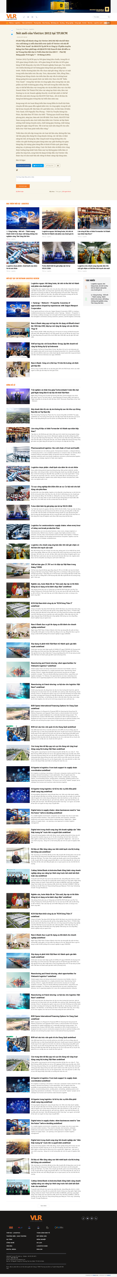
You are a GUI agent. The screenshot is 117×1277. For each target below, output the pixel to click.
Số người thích (66, 191)
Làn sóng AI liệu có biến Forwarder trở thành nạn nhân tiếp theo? (94, 232)
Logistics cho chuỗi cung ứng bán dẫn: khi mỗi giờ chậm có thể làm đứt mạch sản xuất (94, 267)
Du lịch (84, 23)
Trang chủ (19, 29)
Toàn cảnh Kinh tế (27, 23)
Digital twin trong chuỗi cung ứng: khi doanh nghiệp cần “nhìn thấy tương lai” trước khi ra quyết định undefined (56, 831)
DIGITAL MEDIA (11, 1249)
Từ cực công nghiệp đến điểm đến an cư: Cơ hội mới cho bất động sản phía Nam (55, 488)
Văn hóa (90, 23)
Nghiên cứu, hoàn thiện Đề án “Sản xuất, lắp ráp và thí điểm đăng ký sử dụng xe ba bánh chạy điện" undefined (55, 585)
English (39, 1249)
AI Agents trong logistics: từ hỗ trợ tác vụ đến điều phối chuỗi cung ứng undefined (53, 790)
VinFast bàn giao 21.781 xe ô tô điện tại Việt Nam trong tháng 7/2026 (53, 565)
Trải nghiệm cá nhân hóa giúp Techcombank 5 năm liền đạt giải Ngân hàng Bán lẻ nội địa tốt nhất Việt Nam (55, 391)
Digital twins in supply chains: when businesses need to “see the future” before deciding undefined (55, 811)
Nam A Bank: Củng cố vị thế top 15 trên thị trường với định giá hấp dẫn (54, 364)
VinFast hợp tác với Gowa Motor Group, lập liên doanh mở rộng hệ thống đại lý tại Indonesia (54, 345)
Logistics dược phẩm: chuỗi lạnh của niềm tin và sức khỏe (21, 267)
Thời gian (58, 191)
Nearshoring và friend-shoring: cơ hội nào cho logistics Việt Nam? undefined (55, 685)
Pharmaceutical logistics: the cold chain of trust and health (55, 448)
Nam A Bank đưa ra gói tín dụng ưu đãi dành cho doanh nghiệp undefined (53, 625)
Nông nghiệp (69, 23)
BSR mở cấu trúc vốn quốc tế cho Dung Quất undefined (53, 727)
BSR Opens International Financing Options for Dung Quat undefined (54, 707)
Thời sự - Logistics (14, 23)
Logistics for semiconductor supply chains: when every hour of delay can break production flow (55, 526)
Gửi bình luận (23, 186)
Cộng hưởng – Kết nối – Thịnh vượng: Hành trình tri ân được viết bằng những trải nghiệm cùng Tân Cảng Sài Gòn (21, 233)
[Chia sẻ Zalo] (12, 34)
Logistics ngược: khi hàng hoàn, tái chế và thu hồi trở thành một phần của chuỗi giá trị (57, 232)
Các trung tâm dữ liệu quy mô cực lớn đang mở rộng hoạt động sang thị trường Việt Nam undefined (54, 747)
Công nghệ (78, 23)
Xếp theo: (52, 191)
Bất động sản (55, 23)
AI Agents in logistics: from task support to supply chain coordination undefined (54, 768)
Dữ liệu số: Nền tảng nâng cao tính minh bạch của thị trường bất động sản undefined (55, 850)
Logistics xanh (98, 23)
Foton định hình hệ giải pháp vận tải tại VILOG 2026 (56, 267)
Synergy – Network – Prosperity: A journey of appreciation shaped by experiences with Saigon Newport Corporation (54, 305)
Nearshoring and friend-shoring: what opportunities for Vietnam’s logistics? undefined (53, 664)
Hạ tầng (62, 23)
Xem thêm (44, 1205)
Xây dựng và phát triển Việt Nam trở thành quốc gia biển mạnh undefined (53, 645)
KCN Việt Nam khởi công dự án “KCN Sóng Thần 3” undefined (51, 604)
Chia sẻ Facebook (24, 165)
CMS (95, 1275)
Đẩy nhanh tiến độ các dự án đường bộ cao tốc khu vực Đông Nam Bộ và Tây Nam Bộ (55, 410)
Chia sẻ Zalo (38, 165)
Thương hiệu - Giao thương (42, 23)
